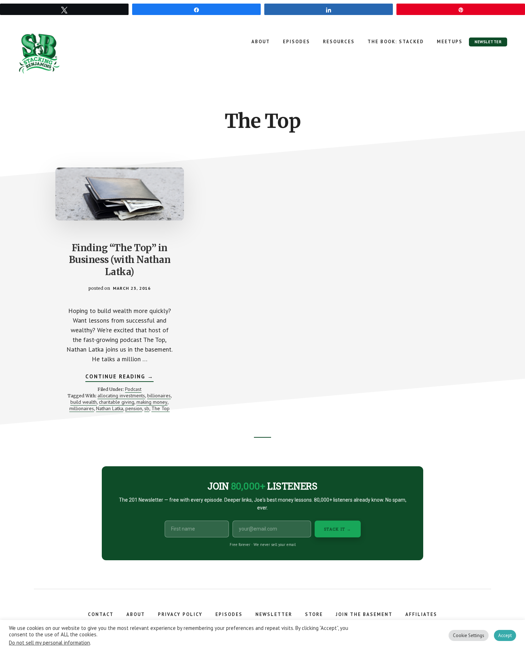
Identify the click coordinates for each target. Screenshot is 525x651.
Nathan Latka (109, 408)
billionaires (159, 395)
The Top (160, 408)
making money (152, 402)
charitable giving (116, 402)
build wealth (83, 402)
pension (133, 408)
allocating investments (121, 395)
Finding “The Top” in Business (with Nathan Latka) (120, 260)
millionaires (81, 408)
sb (146, 408)
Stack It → (337, 529)
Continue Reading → (119, 377)
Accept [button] (505, 635)
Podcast (133, 389)
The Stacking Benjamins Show (62, 53)
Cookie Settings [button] (468, 635)
